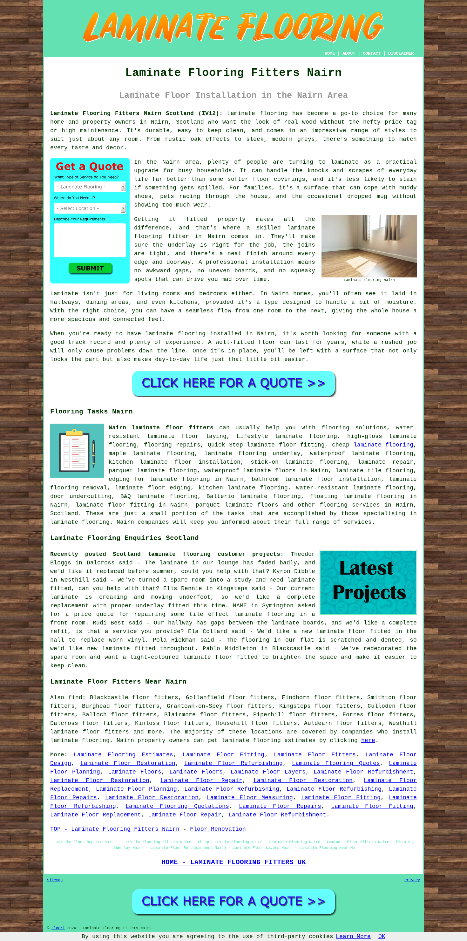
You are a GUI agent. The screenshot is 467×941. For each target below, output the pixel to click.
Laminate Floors (134, 772)
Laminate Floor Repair (201, 780)
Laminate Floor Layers (268, 772)
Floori (58, 928)
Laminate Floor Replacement (95, 815)
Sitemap (55, 880)
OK (381, 936)
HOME (330, 53)
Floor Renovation (218, 829)
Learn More (353, 936)
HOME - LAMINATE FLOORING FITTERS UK (233, 862)
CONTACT (372, 53)
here (368, 740)
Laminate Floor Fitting (224, 755)
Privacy (412, 880)
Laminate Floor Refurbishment (363, 772)
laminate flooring (383, 445)
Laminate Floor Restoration (127, 763)
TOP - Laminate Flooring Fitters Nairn (114, 829)
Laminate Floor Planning (136, 789)
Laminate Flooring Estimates (123, 755)
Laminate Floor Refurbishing (233, 763)
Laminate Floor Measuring (250, 797)
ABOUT (348, 53)
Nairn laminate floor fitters (161, 428)
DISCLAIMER (401, 53)
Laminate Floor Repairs (280, 806)
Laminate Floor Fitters (315, 755)
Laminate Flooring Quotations (177, 806)
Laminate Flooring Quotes (336, 763)
